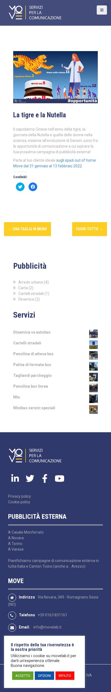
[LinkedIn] (15, 478)
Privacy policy (19, 496)
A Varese (16, 549)
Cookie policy (19, 502)
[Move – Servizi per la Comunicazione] (35, 12)
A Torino (15, 543)
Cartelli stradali (31, 293)
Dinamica (26, 299)
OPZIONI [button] (44, 676)
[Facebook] (44, 478)
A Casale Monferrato (26, 532)
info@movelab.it (47, 627)
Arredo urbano (30, 282)
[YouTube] (59, 478)
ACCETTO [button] (22, 676)
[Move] (35, 455)
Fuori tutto (89, 229)
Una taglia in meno (27, 229)
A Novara (16, 538)
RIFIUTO (65, 676)
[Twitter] (29, 478)
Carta (23, 288)
